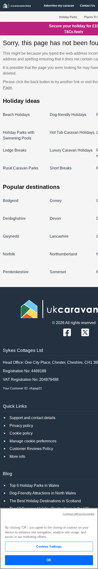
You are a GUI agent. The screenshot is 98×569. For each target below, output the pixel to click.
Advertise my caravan (59, 5)
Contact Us (87, 5)
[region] (49, 538)
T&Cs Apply (73, 31)
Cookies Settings (49, 546)
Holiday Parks (68, 17)
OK (49, 560)
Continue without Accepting (78, 513)
